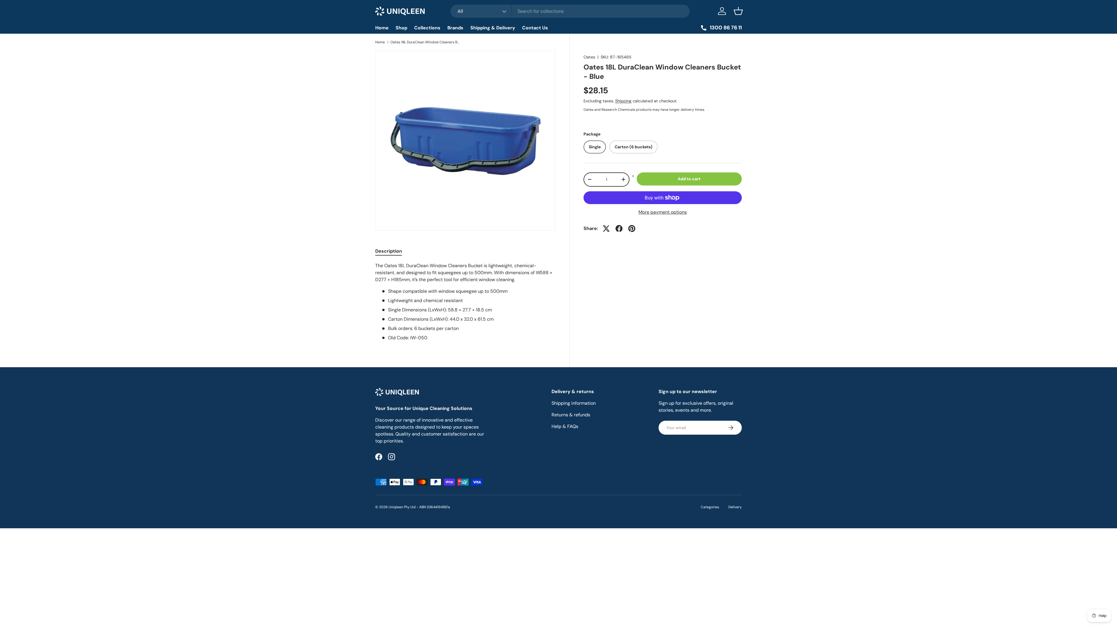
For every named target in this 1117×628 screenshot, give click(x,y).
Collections (427, 28)
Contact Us (535, 28)
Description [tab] (388, 251)
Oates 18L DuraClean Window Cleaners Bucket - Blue (425, 42)
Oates (589, 57)
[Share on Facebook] (619, 228)
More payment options (662, 212)
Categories (710, 507)
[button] (738, 11)
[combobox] (570, 11)
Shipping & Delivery (492, 28)
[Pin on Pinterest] (631, 228)
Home (382, 28)
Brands (455, 28)
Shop (401, 28)
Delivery (735, 507)
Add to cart (689, 178)
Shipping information (574, 403)
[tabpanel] (465, 301)
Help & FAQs (565, 426)
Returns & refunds (571, 415)
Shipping (623, 101)
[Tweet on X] (606, 228)
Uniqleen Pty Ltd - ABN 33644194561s (419, 507)
